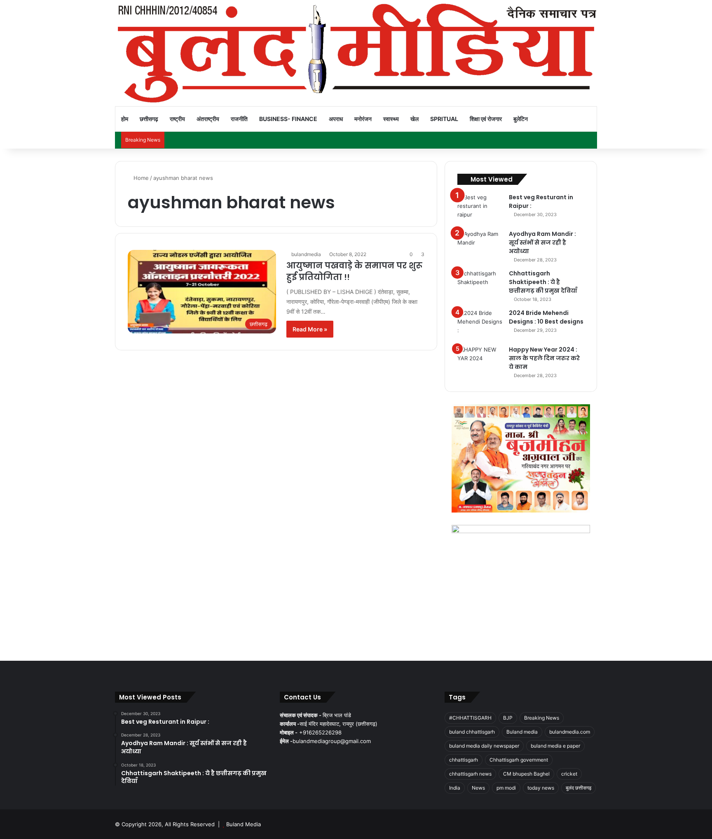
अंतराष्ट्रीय (208, 118)
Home (140, 178)
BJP (508, 718)
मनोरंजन (363, 118)
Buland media (522, 732)
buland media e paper (555, 746)
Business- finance (288, 118)
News (478, 788)
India (454, 788)
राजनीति (239, 118)
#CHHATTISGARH (470, 718)
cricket (569, 774)
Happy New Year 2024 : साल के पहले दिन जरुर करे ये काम (544, 358)
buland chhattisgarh (472, 732)
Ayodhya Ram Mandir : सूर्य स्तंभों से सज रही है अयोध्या (542, 242)
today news (540, 788)
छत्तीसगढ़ (149, 118)
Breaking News (541, 718)
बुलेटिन (520, 118)
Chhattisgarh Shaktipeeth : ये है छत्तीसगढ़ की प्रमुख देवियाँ (543, 282)
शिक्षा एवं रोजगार (486, 118)
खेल (414, 118)
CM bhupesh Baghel (526, 774)
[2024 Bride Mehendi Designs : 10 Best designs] (480, 324)
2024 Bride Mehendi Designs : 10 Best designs (546, 317)
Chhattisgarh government (519, 760)
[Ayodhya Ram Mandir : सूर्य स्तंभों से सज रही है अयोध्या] (480, 245)
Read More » (310, 329)
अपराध (336, 118)
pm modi (506, 788)
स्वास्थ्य (391, 118)
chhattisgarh (463, 760)
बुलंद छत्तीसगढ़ (578, 788)
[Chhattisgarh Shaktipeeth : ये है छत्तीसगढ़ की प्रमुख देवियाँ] (480, 284)
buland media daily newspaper (484, 746)
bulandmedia (306, 254)
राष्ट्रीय (177, 118)
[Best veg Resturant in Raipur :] (480, 208)
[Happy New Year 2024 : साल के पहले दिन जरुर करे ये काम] (480, 360)
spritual (444, 118)
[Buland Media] (356, 53)
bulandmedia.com (569, 732)
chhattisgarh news (470, 774)
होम (124, 118)
